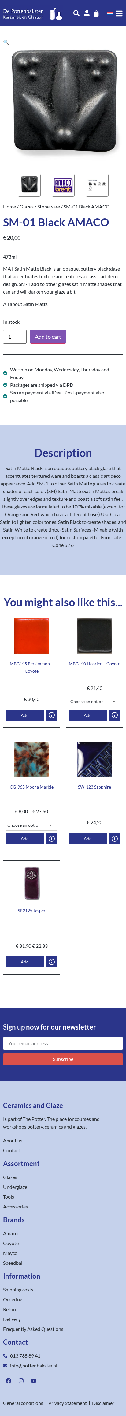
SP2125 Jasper (32, 910)
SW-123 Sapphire (94, 786)
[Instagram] (21, 1380)
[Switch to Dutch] (110, 13)
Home (9, 206)
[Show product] (51, 715)
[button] (6, 42)
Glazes (27, 206)
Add (25, 715)
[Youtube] (33, 1380)
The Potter (34, 1119)
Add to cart (48, 336)
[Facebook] (8, 1380)
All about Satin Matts (25, 304)
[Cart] (96, 13)
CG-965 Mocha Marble (32, 786)
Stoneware (48, 206)
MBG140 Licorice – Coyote (94, 663)
